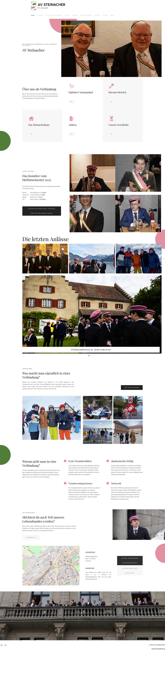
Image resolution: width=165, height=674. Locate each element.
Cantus (67, 15)
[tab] (103, 74)
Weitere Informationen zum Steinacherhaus (130, 560)
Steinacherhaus (86, 15)
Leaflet (68, 584)
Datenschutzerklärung (158, 649)
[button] (64, 48)
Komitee (75, 15)
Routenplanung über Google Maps (130, 571)
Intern (105, 15)
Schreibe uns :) (31, 537)
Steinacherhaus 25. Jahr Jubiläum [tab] (86, 355)
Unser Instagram (133, 387)
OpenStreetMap (75, 584)
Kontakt (97, 15)
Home (33, 15)
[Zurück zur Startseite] (48, 6)
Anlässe (40, 15)
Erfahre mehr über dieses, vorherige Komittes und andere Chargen (41, 211)
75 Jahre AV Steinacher (54, 15)
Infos (112, 15)
